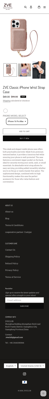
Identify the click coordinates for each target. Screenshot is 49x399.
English (9, 365)
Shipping (6, 100)
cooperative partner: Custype (18, 232)
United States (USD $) (31, 365)
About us (9, 211)
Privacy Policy (12, 270)
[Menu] (44, 7)
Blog (7, 218)
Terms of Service (13, 277)
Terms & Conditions (14, 225)
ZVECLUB (27, 391)
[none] (10, 70)
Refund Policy (11, 263)
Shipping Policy (12, 256)
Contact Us (10, 249)
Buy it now (24, 138)
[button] (17, 121)
